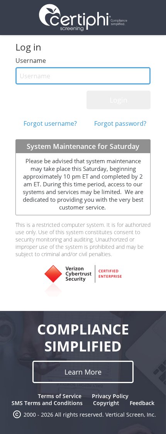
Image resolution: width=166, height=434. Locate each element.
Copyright (106, 403)
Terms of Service (59, 396)
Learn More (83, 372)
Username (30, 60)
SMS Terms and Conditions (47, 403)
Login (118, 100)
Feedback (142, 403)
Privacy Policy (110, 396)
